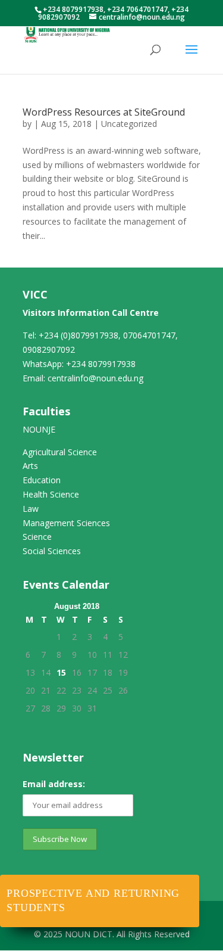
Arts (30, 465)
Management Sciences (66, 523)
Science (37, 536)
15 (61, 672)
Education (42, 480)
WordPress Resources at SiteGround (104, 112)
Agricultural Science (60, 452)
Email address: (54, 784)
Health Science (51, 494)
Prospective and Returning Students (93, 900)
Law (31, 508)
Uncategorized (129, 123)
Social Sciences (52, 551)
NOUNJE (39, 429)
